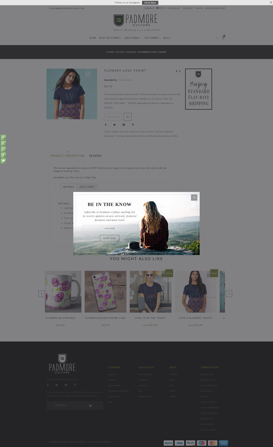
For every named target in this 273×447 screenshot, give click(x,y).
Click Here (150, 3)
